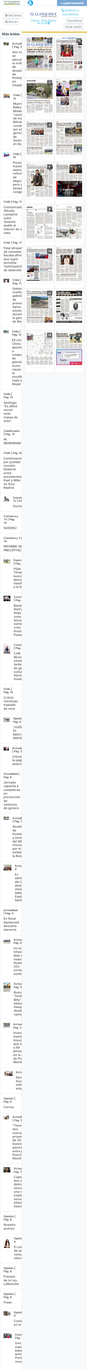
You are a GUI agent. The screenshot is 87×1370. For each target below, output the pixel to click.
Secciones (14, 15)
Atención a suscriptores (70, 12)
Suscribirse (75, 20)
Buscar (12, 21)
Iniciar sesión (73, 26)
